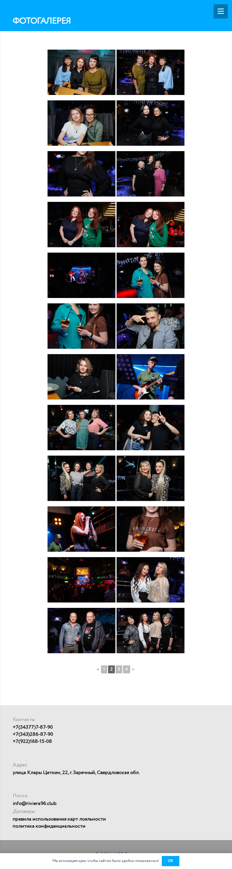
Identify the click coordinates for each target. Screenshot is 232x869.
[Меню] (221, 11)
